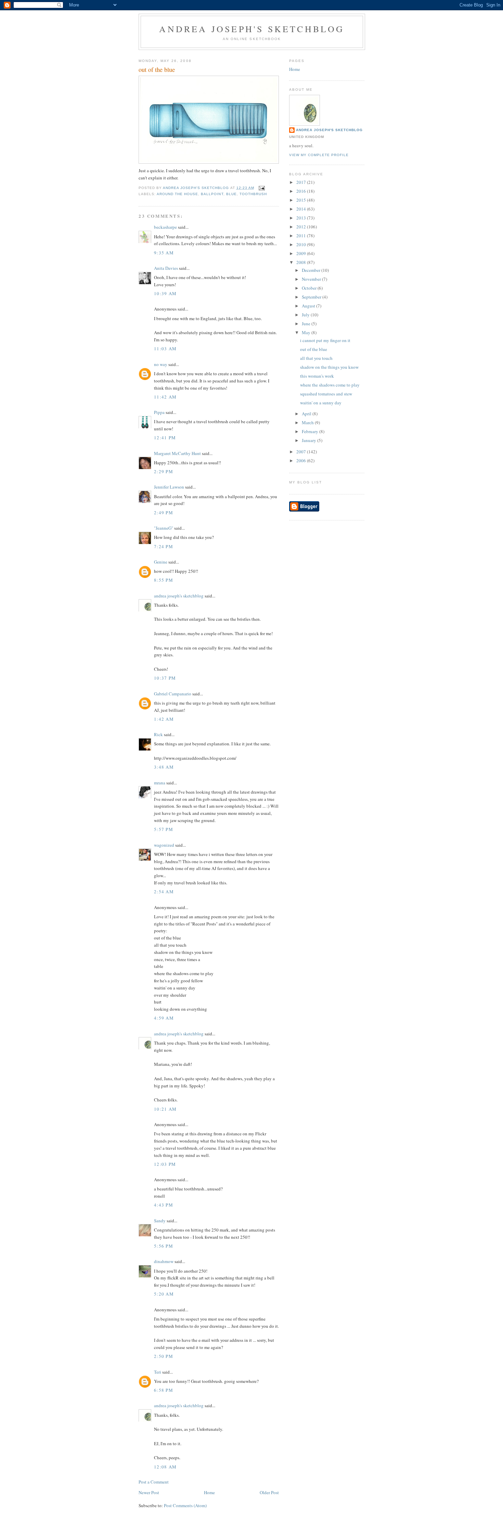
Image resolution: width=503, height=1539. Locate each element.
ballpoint (212, 194)
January (309, 440)
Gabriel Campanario (172, 694)
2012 (301, 227)
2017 (301, 182)
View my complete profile (319, 155)
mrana (159, 783)
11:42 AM (165, 397)
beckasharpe (165, 227)
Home (209, 1492)
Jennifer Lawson (169, 487)
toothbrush (253, 194)
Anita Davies (166, 268)
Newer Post (149, 1492)
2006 (301, 460)
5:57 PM (163, 829)
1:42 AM (164, 719)
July (306, 315)
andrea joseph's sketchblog (251, 29)
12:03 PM (165, 1164)
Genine (160, 562)
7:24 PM (163, 546)
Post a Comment (154, 1482)
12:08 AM (165, 1467)
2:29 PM (163, 471)
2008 (301, 262)
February (310, 431)
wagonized (164, 845)
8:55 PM (163, 580)
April (307, 414)
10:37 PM (165, 678)
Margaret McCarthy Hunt (177, 453)
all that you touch (316, 358)
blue (231, 194)
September (312, 297)
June (306, 323)
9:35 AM (164, 253)
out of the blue (313, 349)
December (311, 270)
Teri (157, 1372)
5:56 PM (163, 1246)
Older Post (269, 1492)
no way (160, 364)
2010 (301, 244)
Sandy (160, 1221)
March (308, 422)
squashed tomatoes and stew (326, 394)
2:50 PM (163, 1356)
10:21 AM (165, 1109)
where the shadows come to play (330, 385)
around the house (177, 194)
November (312, 279)
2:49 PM (163, 512)
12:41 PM (165, 437)
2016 (301, 191)
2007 (301, 452)
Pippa (159, 412)
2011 (301, 235)
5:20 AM (164, 1294)
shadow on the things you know (329, 367)
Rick (158, 734)
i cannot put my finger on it (325, 340)
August (309, 306)
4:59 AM (164, 1018)
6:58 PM (163, 1390)
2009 (301, 253)
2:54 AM (164, 891)
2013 (301, 218)
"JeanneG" (163, 528)
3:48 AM (164, 767)
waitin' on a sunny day (320, 403)
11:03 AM (165, 348)
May (306, 332)
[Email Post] (262, 188)
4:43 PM (163, 1205)
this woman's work (317, 376)
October (310, 288)
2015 (301, 200)
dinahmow (163, 1261)
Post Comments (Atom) (185, 1505)
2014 (301, 209)
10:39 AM (165, 293)
